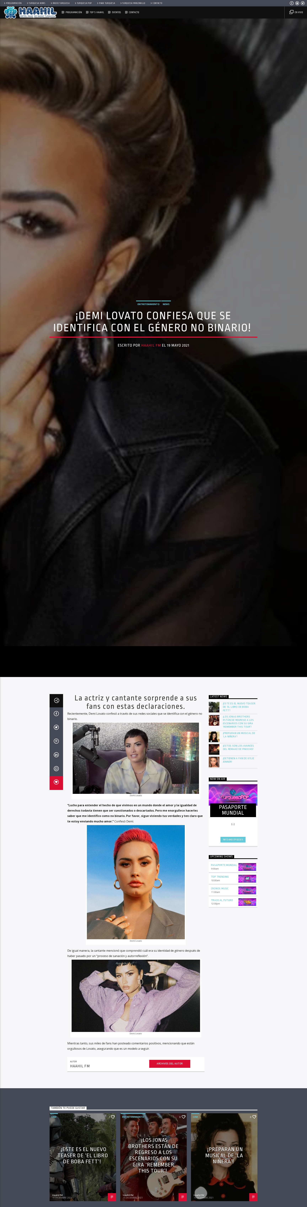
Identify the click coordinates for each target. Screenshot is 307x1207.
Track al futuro (222, 916)
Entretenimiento (149, 311)
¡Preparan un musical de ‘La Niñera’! (239, 751)
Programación (14, 3)
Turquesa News (37, 3)
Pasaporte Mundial (224, 881)
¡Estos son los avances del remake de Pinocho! (238, 763)
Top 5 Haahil (97, 12)
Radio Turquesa (61, 3)
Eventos (116, 12)
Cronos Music (220, 904)
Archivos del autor (170, 1079)
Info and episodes (233, 856)
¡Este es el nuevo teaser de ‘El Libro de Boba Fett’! (239, 723)
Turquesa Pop (84, 3)
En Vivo (298, 12)
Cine (53, 1133)
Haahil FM (151, 353)
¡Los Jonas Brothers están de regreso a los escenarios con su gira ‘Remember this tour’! (238, 738)
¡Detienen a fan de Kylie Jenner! (238, 776)
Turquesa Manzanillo (133, 3)
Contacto (157, 3)
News (166, 311)
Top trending (220, 893)
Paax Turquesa (107, 3)
